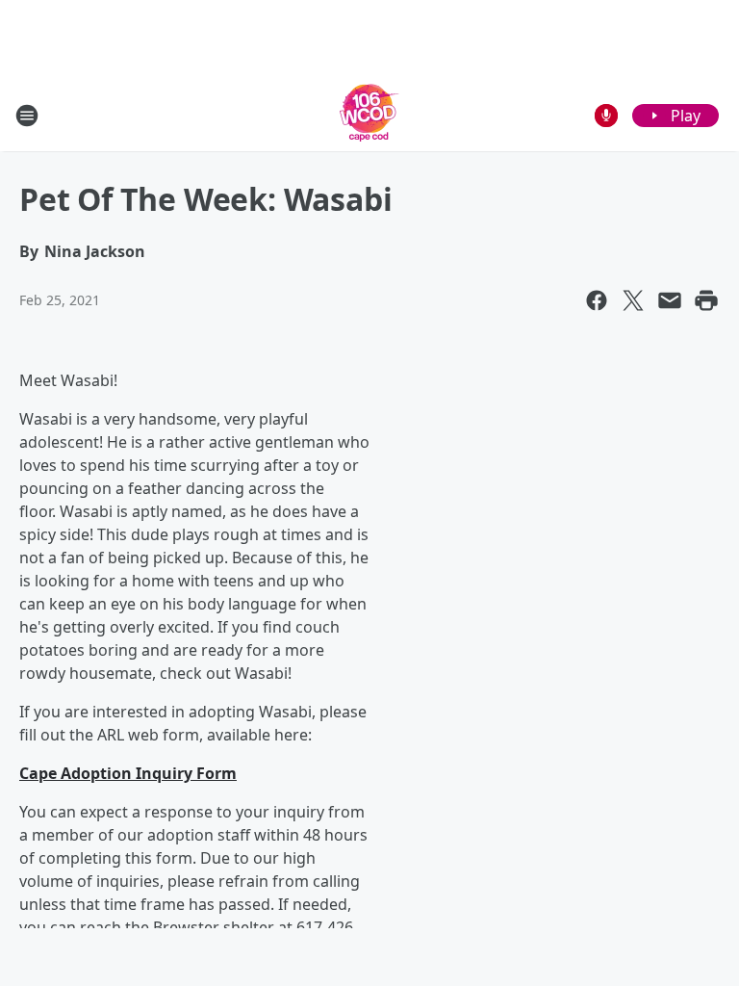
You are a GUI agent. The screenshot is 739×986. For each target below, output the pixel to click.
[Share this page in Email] (669, 300)
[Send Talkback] (606, 115)
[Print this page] (706, 300)
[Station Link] (369, 115)
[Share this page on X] (633, 300)
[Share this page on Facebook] (596, 300)
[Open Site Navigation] (26, 115)
